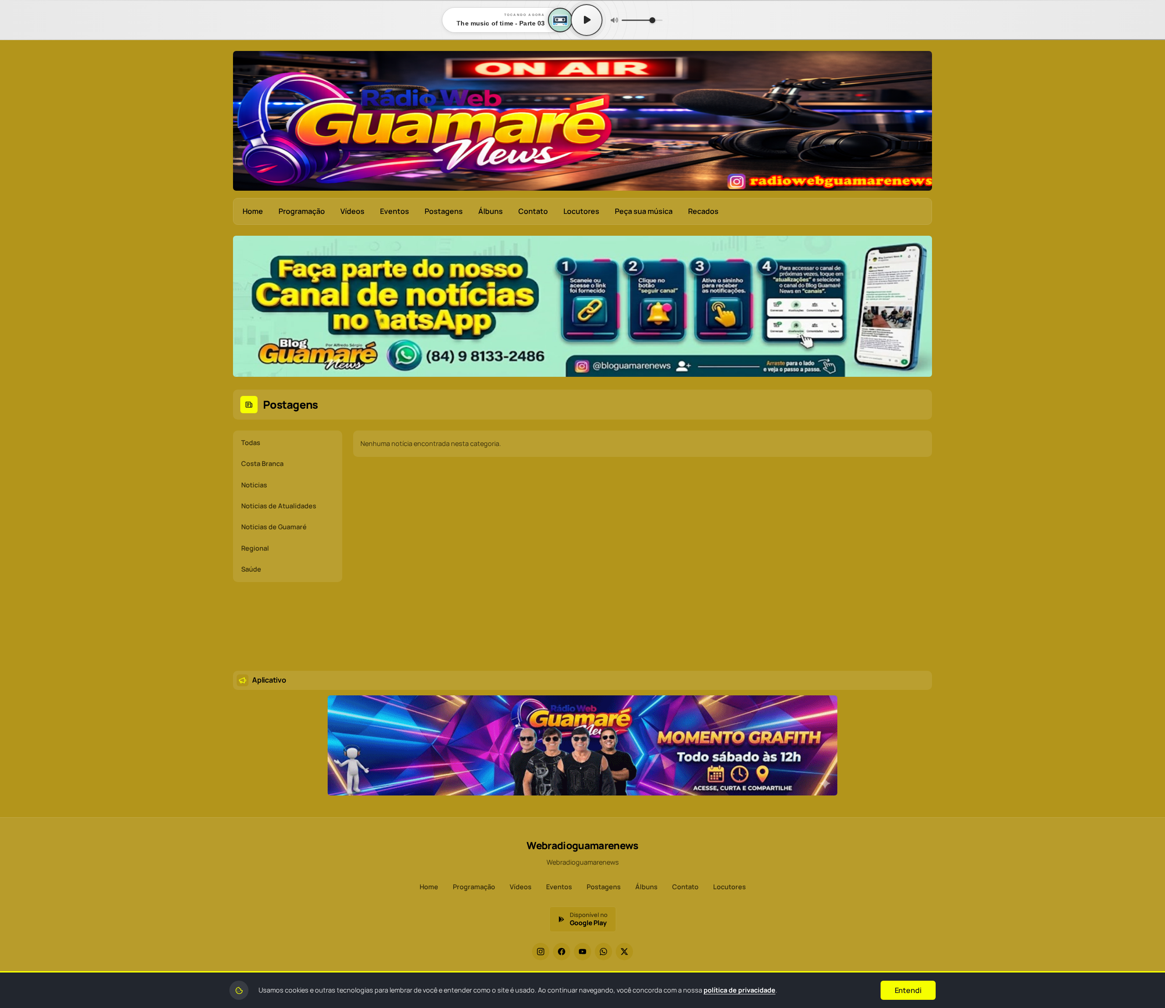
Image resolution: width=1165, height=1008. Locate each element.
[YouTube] (582, 951)
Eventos (394, 211)
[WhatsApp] (603, 951)
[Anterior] (246, 307)
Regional (255, 548)
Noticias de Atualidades (278, 505)
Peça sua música (644, 211)
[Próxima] (918, 307)
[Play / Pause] (587, 20)
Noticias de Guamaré (274, 526)
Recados (703, 211)
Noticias (254, 485)
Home (253, 211)
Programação (302, 211)
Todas (250, 442)
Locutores (581, 211)
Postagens (444, 211)
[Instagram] (540, 951)
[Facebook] (561, 951)
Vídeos (352, 211)
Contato (533, 211)
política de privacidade (739, 990)
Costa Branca (262, 463)
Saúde (251, 569)
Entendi (908, 990)
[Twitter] (624, 951)
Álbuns (490, 211)
